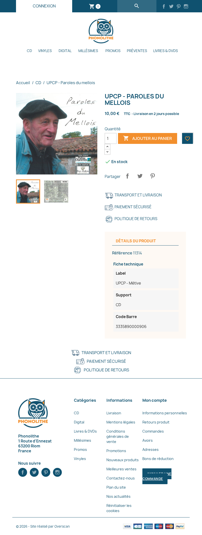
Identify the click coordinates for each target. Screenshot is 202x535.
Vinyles (45, 50)
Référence (122, 252)
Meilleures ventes (121, 469)
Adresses (150, 449)
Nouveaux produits (122, 460)
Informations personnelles (164, 413)
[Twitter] (171, 6)
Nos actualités (118, 496)
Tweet (140, 176)
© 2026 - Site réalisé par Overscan (43, 526)
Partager (127, 176)
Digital (65, 50)
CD (29, 50)
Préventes (137, 50)
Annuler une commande (156, 476)
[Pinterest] (178, 6)
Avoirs (147, 440)
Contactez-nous (120, 478)
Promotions (116, 450)
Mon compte (154, 400)
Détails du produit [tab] (136, 241)
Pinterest (152, 176)
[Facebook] (164, 6)
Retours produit (155, 422)
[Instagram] (186, 6)
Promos (112, 50)
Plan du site (116, 487)
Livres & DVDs (165, 50)
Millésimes (88, 50)
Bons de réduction (158, 458)
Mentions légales (120, 422)
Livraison (113, 413)
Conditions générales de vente (117, 436)
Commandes (153, 431)
